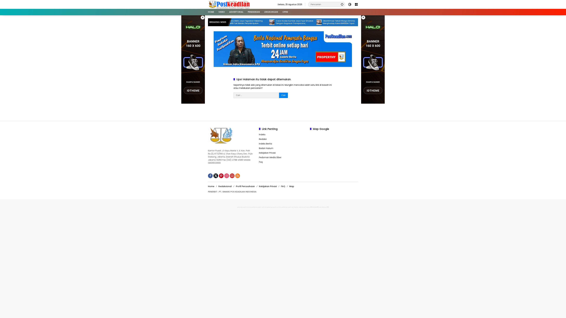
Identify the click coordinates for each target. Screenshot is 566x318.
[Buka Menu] (356, 4)
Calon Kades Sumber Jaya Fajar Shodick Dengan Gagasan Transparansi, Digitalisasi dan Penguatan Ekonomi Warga (280, 22)
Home (211, 186)
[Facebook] (210, 175)
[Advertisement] (283, 110)
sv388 (310, 207)
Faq (261, 161)
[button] (342, 4)
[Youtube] (232, 175)
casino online (303, 207)
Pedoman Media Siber (270, 157)
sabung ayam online (244, 207)
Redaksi (263, 139)
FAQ (283, 186)
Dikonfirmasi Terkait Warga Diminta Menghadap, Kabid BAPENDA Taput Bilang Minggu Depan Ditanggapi (324, 22)
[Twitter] (215, 175)
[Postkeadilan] (230, 4)
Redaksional (225, 186)
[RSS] (237, 175)
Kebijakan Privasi (267, 152)
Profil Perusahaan (245, 186)
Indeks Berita (265, 143)
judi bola (322, 207)
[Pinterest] (221, 175)
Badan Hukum (266, 148)
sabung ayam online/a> (290, 207)
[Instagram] (226, 175)
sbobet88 (315, 207)
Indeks (262, 134)
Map (291, 186)
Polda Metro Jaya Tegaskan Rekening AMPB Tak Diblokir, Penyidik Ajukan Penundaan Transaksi (231, 22)
